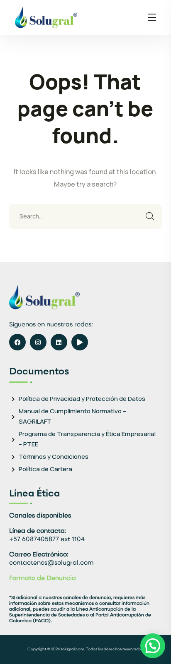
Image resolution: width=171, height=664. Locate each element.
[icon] (17, 342)
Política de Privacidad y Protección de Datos (82, 398)
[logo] (46, 16)
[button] (152, 645)
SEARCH (149, 216)
